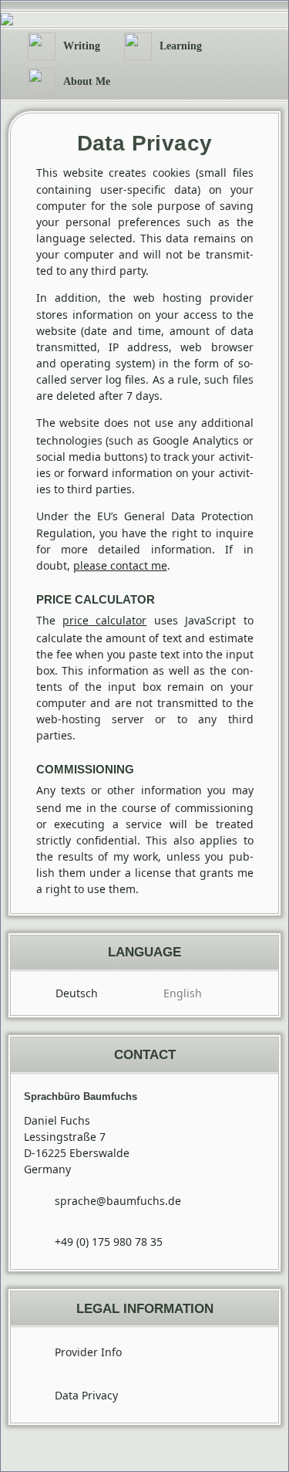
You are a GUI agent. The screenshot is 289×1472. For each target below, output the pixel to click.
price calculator (104, 620)
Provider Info (88, 1352)
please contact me (120, 565)
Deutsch (76, 993)
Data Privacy (86, 1395)
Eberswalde (99, 1152)
